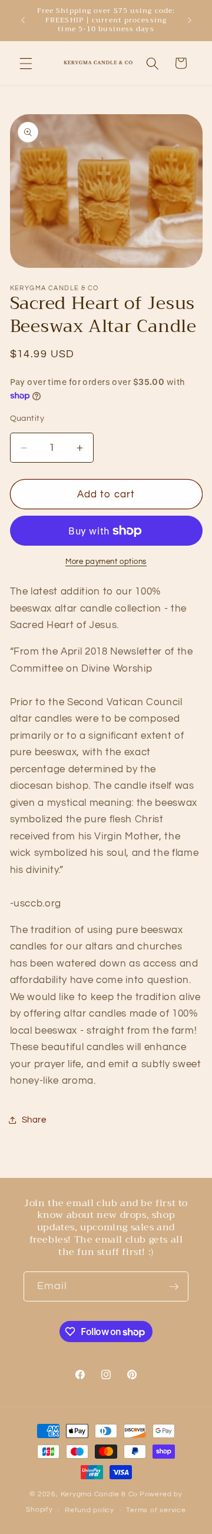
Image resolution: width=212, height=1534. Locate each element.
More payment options (106, 561)
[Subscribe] (174, 1286)
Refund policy (89, 1510)
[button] (26, 63)
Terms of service (156, 1510)
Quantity (27, 418)
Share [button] (34, 1119)
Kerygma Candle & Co (99, 1494)
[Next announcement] (190, 20)
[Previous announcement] (23, 20)
